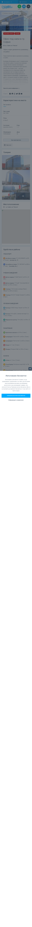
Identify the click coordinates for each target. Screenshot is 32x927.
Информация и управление (16, 400)
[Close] (30, 368)
